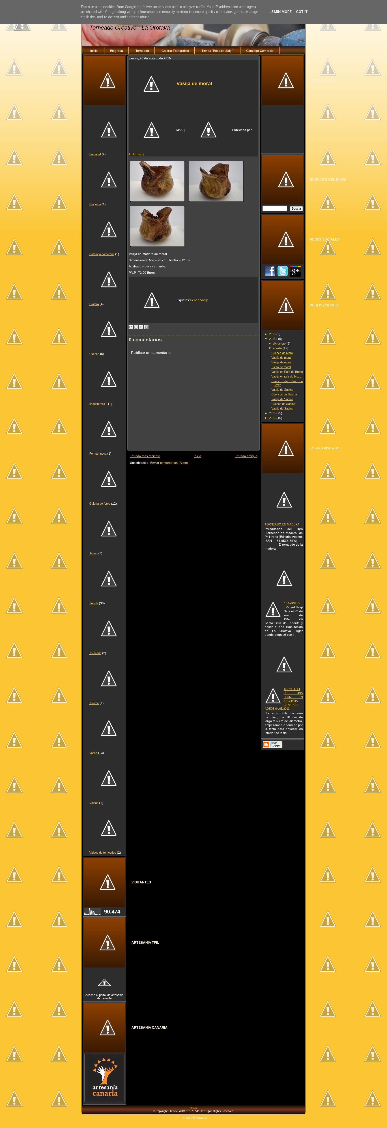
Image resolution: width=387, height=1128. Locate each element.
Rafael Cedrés (215, 1118)
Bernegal (95, 154)
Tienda (93, 603)
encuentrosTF (98, 404)
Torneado (142, 50)
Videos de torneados (102, 852)
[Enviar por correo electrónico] (131, 327)
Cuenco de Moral (282, 353)
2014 (272, 413)
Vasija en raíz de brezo (286, 376)
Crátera (94, 304)
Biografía (116, 50)
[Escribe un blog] (136, 327)
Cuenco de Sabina (283, 404)
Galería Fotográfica (175, 50)
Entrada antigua (246, 456)
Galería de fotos (99, 503)
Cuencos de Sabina (284, 394)
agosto (278, 348)
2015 (272, 339)
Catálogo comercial (101, 254)
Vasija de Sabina (282, 389)
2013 (272, 418)
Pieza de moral (281, 367)
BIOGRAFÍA (292, 603)
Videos (93, 803)
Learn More (280, 12)
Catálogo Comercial (260, 50)
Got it (302, 12)
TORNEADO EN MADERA (282, 524)
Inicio (94, 50)
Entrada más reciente (145, 456)
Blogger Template (173, 1118)
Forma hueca (97, 453)
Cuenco (94, 354)
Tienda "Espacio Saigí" (218, 50)
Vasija (93, 753)
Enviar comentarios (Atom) (169, 462)
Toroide (94, 703)
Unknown (135, 154)
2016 (272, 334)
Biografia (95, 204)
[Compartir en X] (141, 327)
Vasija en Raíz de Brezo (287, 371)
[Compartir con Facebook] (146, 327)
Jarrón (93, 553)
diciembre (279, 343)
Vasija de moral (194, 83)
